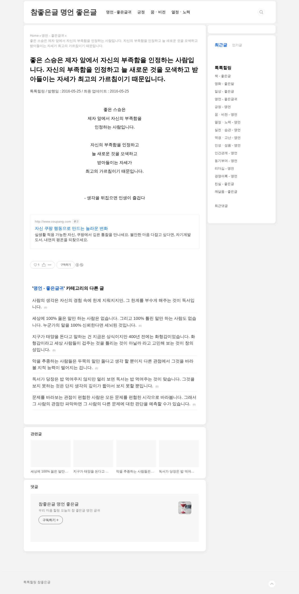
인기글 (237, 45)
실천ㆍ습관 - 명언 (228, 130)
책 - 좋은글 (223, 76)
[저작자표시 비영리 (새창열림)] (79, 265)
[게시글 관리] (50, 264)
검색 (261, 12)
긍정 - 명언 (223, 107)
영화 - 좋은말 (224, 83)
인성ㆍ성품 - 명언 (228, 145)
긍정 (141, 12)
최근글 (221, 45)
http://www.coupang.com (53, 221)
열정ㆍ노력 (180, 12)
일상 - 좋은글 (224, 91)
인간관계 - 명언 (226, 153)
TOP (272, 584)
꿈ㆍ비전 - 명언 (226, 114)
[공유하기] (44, 264)
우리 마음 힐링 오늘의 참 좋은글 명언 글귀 (69, 510)
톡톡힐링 (223, 67)
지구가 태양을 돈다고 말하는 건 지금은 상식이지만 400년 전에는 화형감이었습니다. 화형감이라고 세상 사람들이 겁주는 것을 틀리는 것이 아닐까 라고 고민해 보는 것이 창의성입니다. (113, 343)
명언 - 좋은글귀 (119, 12)
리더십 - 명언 (224, 168)
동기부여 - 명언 (226, 161)
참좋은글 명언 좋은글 (64, 12)
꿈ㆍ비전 (158, 12)
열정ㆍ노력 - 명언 (228, 122)
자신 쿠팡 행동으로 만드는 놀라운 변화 (71, 228)
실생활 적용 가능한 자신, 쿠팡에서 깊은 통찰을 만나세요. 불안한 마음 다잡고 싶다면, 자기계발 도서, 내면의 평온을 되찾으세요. (113, 237)
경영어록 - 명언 (226, 176)
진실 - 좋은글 (224, 184)
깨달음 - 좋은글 (226, 191)
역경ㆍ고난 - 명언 (228, 137)
